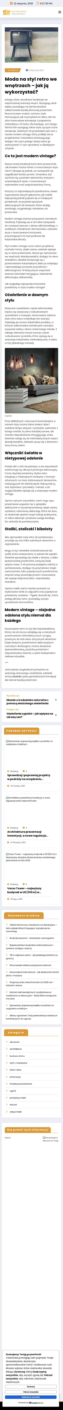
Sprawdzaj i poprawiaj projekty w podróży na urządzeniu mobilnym (28, 777)
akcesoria (15, 1042)
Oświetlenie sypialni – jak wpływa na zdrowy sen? (29, 715)
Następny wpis (12, 709)
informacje (15, 1077)
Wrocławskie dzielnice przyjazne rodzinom (30, 965)
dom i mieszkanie (18, 1063)
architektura (13, 70)
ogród (13, 1091)
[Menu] (60, 12)
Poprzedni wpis (12, 696)
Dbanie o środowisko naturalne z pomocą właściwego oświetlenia (27, 701)
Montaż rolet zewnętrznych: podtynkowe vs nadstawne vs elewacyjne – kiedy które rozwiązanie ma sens (31, 995)
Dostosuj (31, 1386)
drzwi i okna (15, 1069)
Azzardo (16, 676)
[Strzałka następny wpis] (56, 715)
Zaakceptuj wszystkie (31, 1397)
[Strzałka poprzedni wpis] (56, 700)
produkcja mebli (18, 1097)
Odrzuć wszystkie (30, 1392)
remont (13, 1104)
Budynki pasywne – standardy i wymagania (32, 938)
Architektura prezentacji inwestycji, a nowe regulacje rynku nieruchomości (26, 834)
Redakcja (14, 771)
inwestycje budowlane (21, 1083)
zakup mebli (16, 1111)
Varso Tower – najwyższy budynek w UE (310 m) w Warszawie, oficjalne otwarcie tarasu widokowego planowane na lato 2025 (29, 890)
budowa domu (17, 1056)
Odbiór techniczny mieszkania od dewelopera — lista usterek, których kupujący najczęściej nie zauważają (31, 928)
